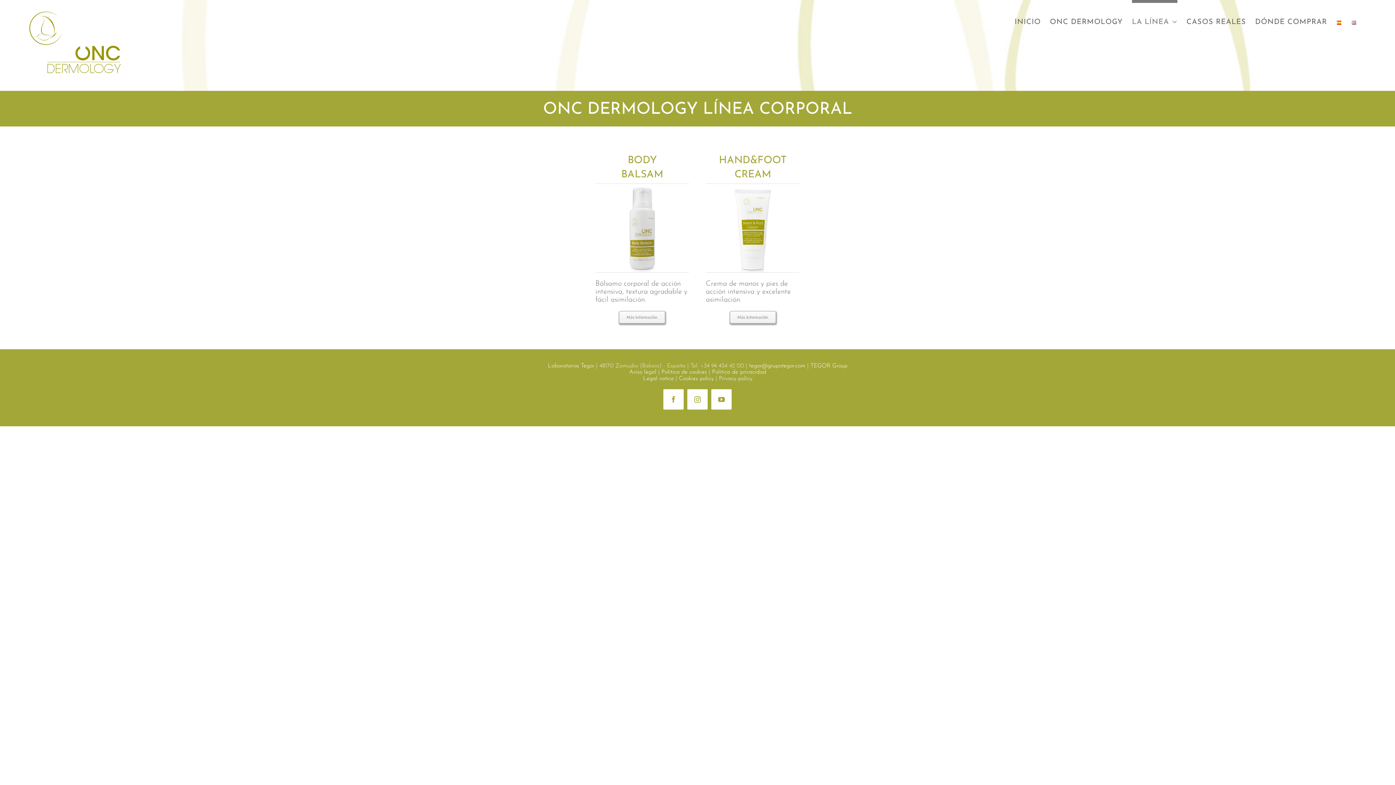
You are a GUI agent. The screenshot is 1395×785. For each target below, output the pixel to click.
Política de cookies (684, 372)
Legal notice (658, 379)
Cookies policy (696, 379)
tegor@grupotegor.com (777, 366)
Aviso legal (642, 372)
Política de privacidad (739, 372)
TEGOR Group (829, 366)
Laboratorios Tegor (571, 366)
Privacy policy (735, 379)
